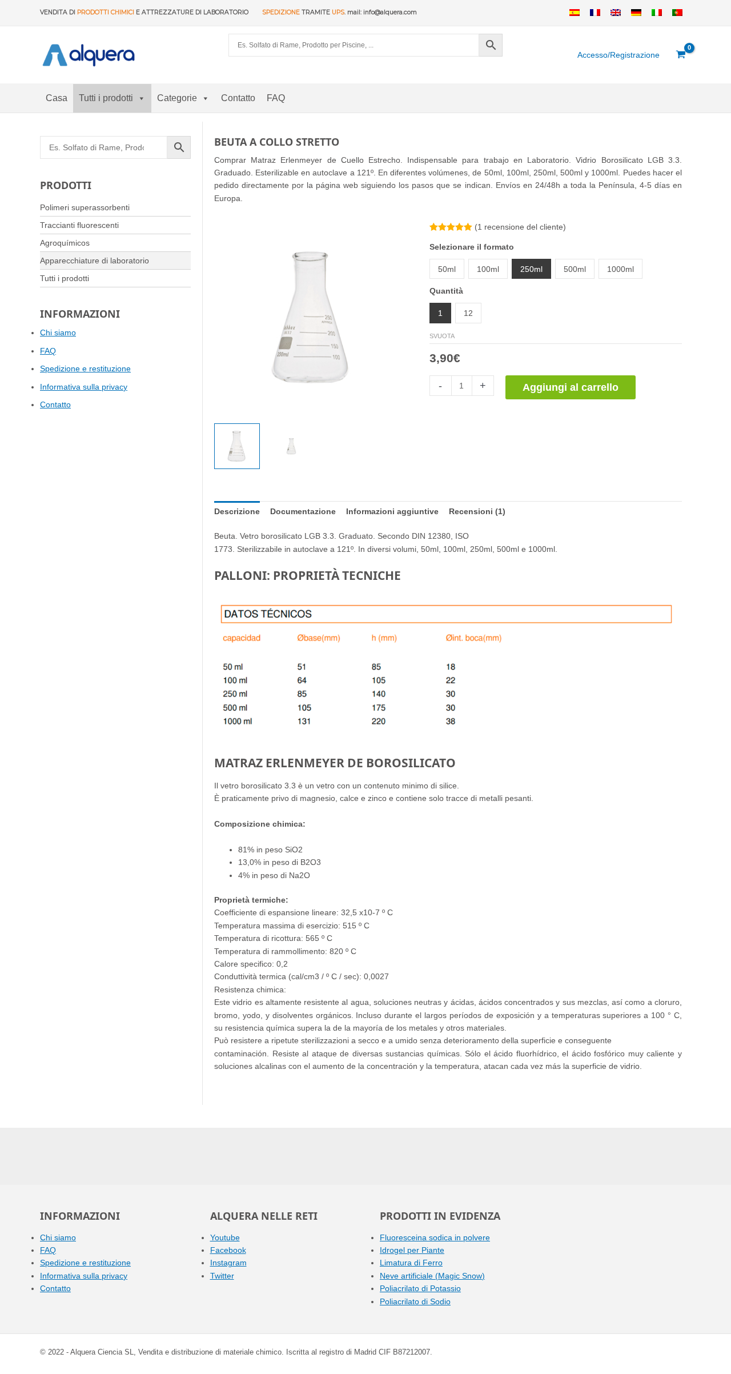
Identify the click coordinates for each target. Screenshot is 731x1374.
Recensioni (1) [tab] (477, 511)
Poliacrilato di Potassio (420, 1288)
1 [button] (440, 313)
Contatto (238, 98)
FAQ (276, 98)
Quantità (446, 290)
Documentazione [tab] (303, 511)
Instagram (228, 1262)
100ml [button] (488, 269)
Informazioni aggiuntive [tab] (392, 511)
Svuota (442, 336)
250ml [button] (531, 269)
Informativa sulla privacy (83, 386)
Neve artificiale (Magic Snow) (432, 1275)
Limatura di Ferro (411, 1262)
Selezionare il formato (471, 246)
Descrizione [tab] (237, 511)
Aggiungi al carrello (570, 387)
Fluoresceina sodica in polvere (435, 1237)
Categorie (177, 98)
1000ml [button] (620, 269)
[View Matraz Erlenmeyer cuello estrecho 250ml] (291, 446)
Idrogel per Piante (412, 1250)
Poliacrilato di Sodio (415, 1301)
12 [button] (468, 313)
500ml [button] (575, 269)
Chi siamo (58, 332)
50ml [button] (447, 269)
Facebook (228, 1250)
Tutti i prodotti (106, 98)
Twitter (222, 1275)
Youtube (225, 1237)
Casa (56, 98)
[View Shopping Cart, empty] (681, 54)
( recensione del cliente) (520, 226)
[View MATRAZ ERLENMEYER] (237, 446)
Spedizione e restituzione (85, 368)
